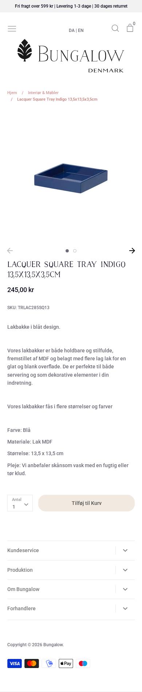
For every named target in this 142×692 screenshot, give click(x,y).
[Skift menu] (12, 28)
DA (72, 30)
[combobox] (20, 503)
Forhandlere (21, 608)
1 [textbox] (13, 507)
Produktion (20, 570)
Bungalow (53, 644)
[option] (71, 177)
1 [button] (67, 250)
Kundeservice (23, 550)
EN (81, 30)
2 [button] (74, 250)
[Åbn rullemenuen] (125, 550)
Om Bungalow (23, 589)
